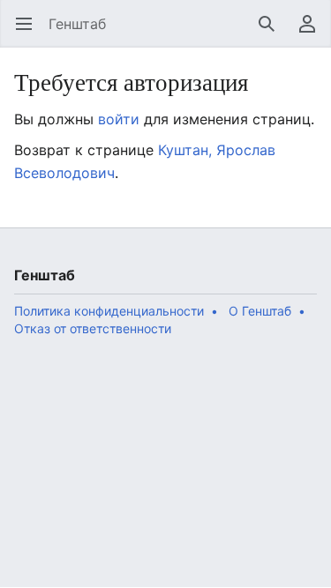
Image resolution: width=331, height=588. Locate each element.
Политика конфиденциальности (109, 310)
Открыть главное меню (29, 32)
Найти (272, 32)
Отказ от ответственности (92, 328)
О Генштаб (260, 310)
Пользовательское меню (312, 32)
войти (118, 119)
